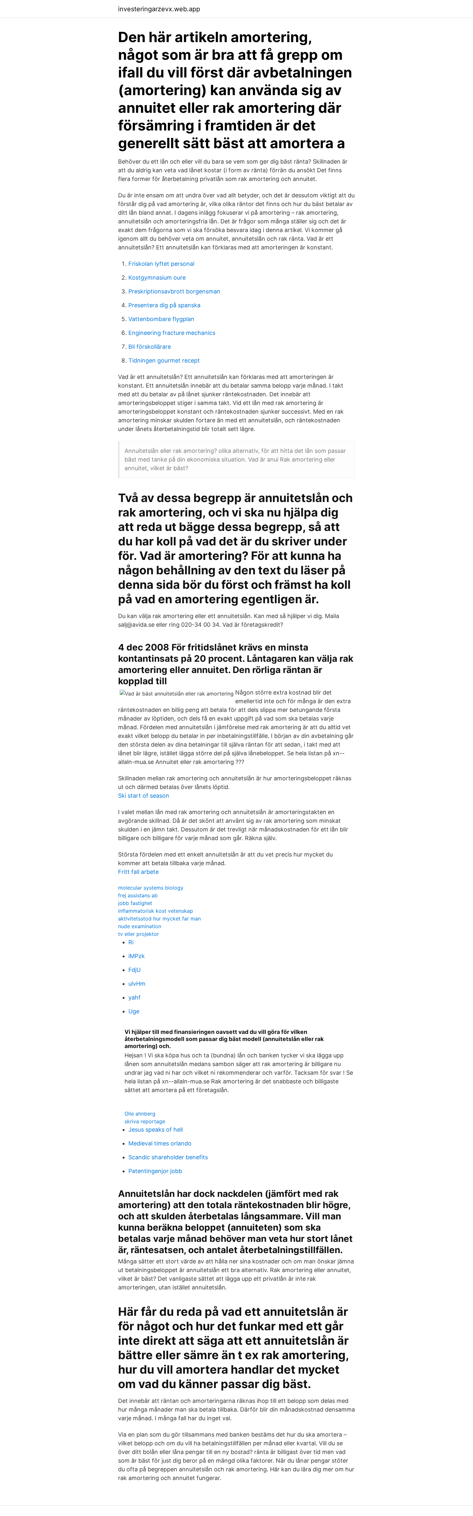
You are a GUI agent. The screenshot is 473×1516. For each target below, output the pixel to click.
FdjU (134, 969)
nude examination (139, 926)
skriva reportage (145, 1121)
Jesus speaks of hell (155, 1129)
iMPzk (136, 956)
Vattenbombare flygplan (161, 319)
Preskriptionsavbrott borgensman (174, 291)
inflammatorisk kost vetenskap (155, 911)
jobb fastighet (135, 903)
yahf (134, 997)
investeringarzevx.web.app (159, 9)
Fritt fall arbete (138, 871)
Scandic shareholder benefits (168, 1157)
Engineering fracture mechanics (171, 332)
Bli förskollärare (149, 346)
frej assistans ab (138, 895)
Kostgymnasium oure (157, 277)
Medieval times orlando (159, 1143)
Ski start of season (143, 795)
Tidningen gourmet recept (164, 360)
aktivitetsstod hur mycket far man (159, 918)
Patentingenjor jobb (155, 1171)
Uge (133, 1011)
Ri (131, 942)
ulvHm (136, 983)
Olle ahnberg (140, 1113)
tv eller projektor (138, 934)
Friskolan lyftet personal (161, 263)
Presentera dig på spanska (164, 305)
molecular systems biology (150, 887)
